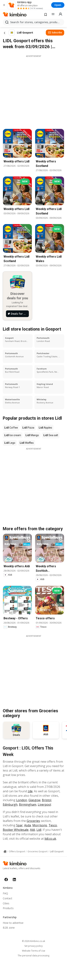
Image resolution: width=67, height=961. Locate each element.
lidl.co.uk (50, 839)
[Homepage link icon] (5, 851)
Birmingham (27, 804)
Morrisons (39, 825)
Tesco (53, 825)
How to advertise (13, 923)
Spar (19, 825)
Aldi (32, 830)
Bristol (46, 800)
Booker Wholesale (15, 830)
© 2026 (33, 941)
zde (30, 791)
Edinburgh (10, 804)
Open (57, 5)
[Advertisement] (33, 91)
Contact (7, 898)
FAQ (5, 893)
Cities (6, 903)
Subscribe (57, 32)
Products (8, 908)
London (21, 800)
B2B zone (9, 927)
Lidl (38, 830)
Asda (27, 825)
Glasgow (34, 800)
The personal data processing (33, 955)
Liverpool (44, 804)
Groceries (33, 821)
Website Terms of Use (33, 950)
